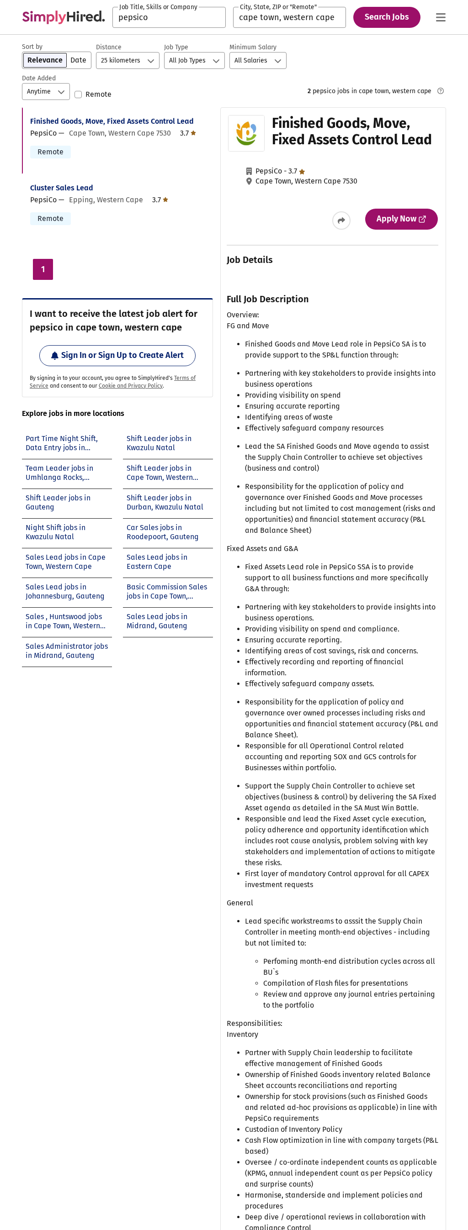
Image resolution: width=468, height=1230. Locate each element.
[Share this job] (341, 220)
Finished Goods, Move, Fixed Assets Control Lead (112, 121)
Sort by (32, 47)
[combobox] (169, 17)
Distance (109, 47)
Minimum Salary (253, 47)
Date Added (39, 78)
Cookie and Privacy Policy (131, 386)
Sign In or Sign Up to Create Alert (122, 355)
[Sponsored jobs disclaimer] (440, 90)
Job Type (176, 47)
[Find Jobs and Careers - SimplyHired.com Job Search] (63, 17)
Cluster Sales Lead (61, 188)
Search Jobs (387, 17)
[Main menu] (440, 17)
